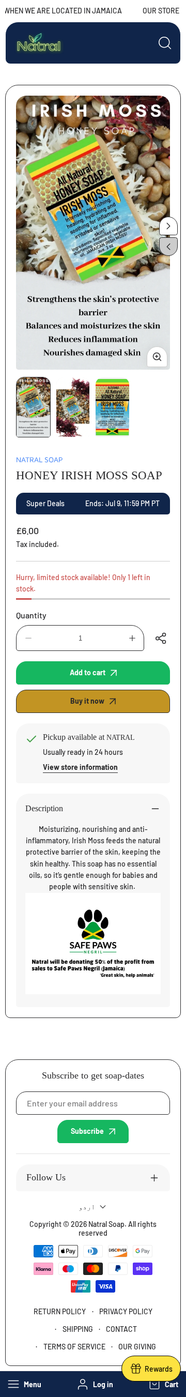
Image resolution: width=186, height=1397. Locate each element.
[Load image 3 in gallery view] (112, 407)
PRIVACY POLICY (125, 1311)
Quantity (31, 615)
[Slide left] (168, 246)
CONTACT (121, 1329)
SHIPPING (78, 1329)
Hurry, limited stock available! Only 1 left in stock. (83, 583)
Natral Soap (39, 459)
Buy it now (87, 700)
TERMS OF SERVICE (74, 1346)
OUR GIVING (137, 1346)
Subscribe (87, 1131)
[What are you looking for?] (165, 43)
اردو (87, 1206)
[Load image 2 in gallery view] (73, 407)
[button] (162, 1384)
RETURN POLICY (60, 1311)
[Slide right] (168, 226)
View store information (80, 767)
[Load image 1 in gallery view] (33, 407)
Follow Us (46, 1177)
